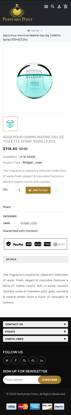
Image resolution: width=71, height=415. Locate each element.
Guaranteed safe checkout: (20, 231)
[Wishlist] (56, 190)
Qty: (5, 189)
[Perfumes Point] (35, 406)
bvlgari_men (29, 223)
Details (11, 259)
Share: (7, 207)
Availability (10, 157)
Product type (11, 162)
